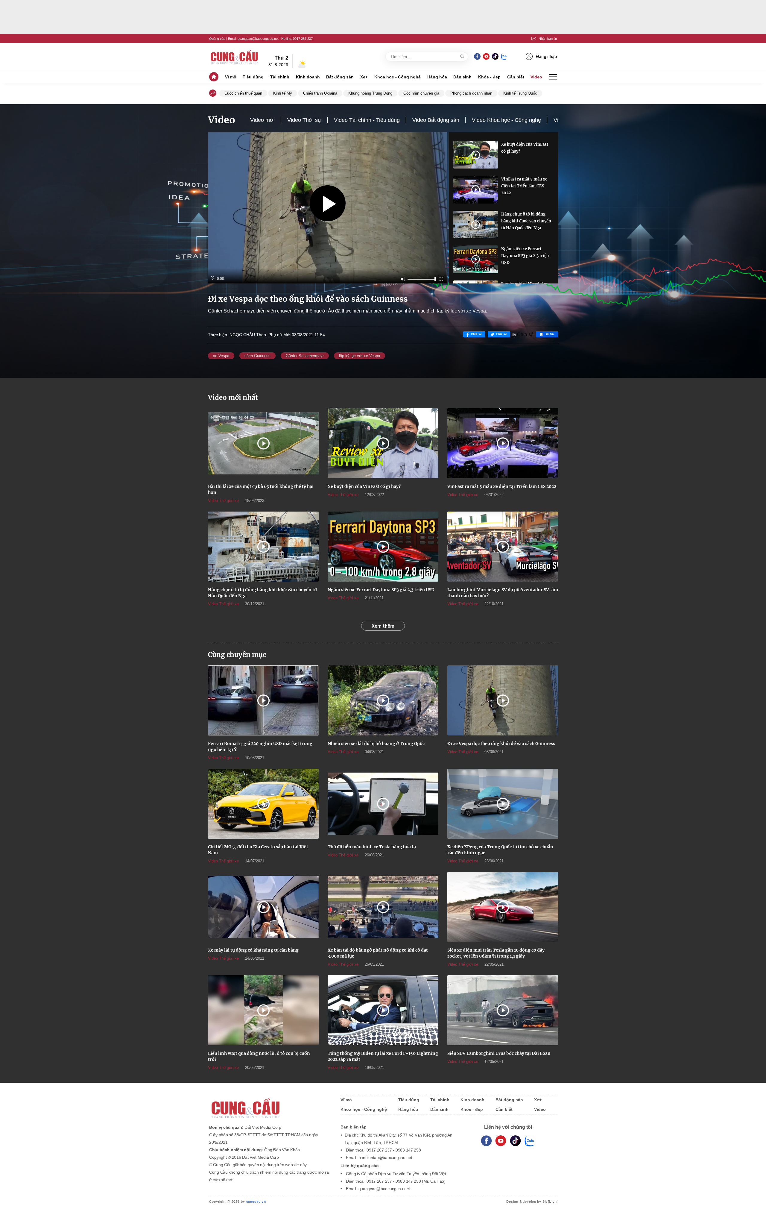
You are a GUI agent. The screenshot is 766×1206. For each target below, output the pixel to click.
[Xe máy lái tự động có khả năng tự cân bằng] (263, 907)
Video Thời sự (304, 120)
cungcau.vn (256, 1201)
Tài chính (279, 77)
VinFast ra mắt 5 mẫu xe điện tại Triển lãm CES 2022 (524, 186)
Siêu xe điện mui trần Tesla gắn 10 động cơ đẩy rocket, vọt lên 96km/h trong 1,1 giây (496, 953)
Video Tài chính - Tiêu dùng (367, 120)
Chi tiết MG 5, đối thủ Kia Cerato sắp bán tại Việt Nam (258, 849)
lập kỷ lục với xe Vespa (359, 356)
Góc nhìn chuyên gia (421, 93)
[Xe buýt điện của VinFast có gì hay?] (475, 155)
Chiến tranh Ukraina (320, 93)
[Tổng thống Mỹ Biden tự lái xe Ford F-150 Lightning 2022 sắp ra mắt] (383, 1010)
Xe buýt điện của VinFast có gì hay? (524, 148)
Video (536, 77)
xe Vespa (221, 356)
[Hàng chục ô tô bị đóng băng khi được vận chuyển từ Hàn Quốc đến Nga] (475, 224)
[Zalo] (504, 56)
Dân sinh (462, 77)
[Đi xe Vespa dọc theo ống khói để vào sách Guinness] (502, 700)
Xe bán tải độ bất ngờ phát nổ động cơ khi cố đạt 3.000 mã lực (378, 953)
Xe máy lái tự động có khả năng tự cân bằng (253, 950)
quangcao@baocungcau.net (258, 38)
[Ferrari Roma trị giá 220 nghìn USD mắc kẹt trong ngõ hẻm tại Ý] (263, 700)
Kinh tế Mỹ (282, 93)
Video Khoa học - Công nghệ (506, 120)
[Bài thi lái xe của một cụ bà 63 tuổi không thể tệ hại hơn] (263, 443)
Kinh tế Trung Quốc (520, 93)
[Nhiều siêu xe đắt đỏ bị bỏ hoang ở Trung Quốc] (383, 700)
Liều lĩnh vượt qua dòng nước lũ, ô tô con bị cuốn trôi (259, 1056)
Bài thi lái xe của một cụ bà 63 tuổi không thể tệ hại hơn (261, 489)
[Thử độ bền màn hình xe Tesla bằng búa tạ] (383, 804)
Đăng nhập (546, 56)
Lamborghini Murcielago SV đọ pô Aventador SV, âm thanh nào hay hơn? (502, 592)
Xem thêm (383, 626)
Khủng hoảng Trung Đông (370, 93)
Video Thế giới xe (223, 500)
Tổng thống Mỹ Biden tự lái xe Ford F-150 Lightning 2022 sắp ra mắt (383, 1056)
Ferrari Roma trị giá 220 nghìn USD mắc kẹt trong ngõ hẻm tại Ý (260, 746)
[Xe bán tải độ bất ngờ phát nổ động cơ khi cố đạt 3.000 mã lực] (383, 907)
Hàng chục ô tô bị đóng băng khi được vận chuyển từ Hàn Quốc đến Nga (526, 221)
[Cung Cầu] (269, 1104)
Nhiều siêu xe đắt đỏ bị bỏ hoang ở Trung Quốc (376, 743)
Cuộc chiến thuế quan (243, 93)
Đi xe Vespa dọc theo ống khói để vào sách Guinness (501, 743)
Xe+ (364, 77)
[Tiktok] (515, 1141)
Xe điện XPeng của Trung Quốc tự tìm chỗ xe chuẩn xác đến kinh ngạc (500, 849)
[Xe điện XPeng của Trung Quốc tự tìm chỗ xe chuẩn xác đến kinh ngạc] (502, 804)
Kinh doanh (308, 77)
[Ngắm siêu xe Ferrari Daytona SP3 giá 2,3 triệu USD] (475, 259)
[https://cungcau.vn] (234, 56)
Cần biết (515, 77)
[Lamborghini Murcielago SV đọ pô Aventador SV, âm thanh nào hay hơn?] (502, 547)
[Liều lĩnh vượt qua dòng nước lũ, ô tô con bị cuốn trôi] (263, 1010)
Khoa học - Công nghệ (397, 77)
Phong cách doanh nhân (471, 93)
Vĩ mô (230, 77)
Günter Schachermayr (305, 356)
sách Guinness (257, 356)
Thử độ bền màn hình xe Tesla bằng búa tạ (372, 846)
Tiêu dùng (253, 77)
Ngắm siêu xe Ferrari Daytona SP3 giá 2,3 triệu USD (525, 255)
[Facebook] (477, 56)
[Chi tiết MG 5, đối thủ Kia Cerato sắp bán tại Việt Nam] (263, 804)
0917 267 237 (303, 38)
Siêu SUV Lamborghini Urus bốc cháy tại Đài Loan (499, 1053)
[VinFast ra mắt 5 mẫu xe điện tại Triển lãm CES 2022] (475, 189)
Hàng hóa (437, 77)
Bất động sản (340, 77)
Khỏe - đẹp (489, 77)
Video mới (262, 120)
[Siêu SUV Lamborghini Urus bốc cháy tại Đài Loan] (502, 1010)
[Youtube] (486, 56)
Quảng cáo (217, 38)
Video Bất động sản (435, 120)
